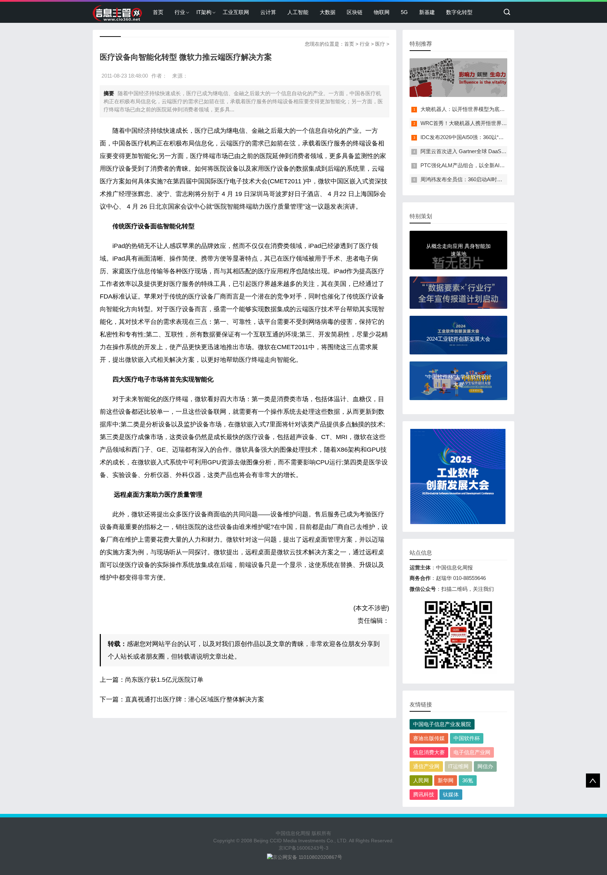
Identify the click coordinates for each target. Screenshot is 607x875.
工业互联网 (236, 12)
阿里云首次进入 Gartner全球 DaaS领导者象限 (474, 151)
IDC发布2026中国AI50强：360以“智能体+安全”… (477, 137)
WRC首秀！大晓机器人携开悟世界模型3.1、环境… (480, 123)
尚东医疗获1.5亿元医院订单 (164, 679)
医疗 (380, 44)
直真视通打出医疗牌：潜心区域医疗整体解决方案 (194, 699)
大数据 (327, 12)
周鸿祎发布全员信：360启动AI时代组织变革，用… (479, 179)
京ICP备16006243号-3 (303, 848)
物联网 (382, 12)
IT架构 (203, 12)
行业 (180, 12)
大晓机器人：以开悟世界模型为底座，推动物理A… (480, 109)
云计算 (268, 12)
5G (404, 12)
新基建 (427, 12)
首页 (158, 12)
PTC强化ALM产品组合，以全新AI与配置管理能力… (481, 165)
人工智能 (297, 12)
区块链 (355, 12)
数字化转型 (459, 12)
